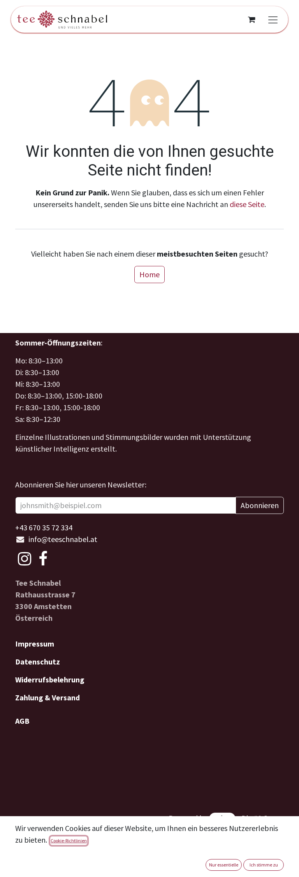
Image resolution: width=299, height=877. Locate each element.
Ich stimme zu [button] (264, 865)
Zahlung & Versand (47, 697)
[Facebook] (43, 558)
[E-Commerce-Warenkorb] (251, 19)
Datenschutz (37, 661)
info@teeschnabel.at (62, 539)
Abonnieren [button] (260, 505)
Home (149, 274)
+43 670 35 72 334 (43, 527)
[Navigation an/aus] (273, 19)
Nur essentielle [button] (223, 865)
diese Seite (247, 204)
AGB (22, 721)
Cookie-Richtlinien (69, 840)
